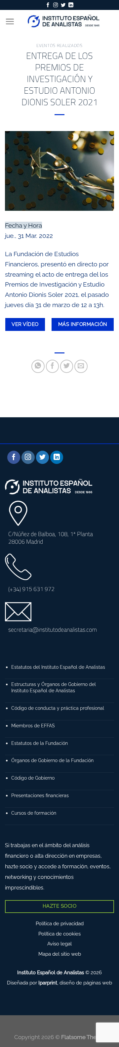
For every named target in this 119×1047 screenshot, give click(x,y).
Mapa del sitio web (59, 954)
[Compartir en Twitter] (66, 366)
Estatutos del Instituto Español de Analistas (58, 667)
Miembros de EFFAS (33, 725)
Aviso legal (59, 944)
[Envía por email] (81, 366)
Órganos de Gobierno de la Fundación (52, 760)
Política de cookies (59, 934)
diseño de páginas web (86, 983)
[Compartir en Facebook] (52, 366)
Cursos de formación (33, 813)
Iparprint (47, 983)
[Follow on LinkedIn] (70, 5)
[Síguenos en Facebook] (48, 5)
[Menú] (10, 21)
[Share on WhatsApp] (38, 366)
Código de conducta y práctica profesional (57, 708)
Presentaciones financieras (40, 795)
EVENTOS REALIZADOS (59, 45)
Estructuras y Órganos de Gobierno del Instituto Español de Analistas (53, 687)
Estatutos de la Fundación (39, 743)
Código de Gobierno (33, 778)
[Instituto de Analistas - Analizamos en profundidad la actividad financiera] (64, 21)
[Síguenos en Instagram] (55, 5)
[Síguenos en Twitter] (63, 5)
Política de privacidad (60, 924)
